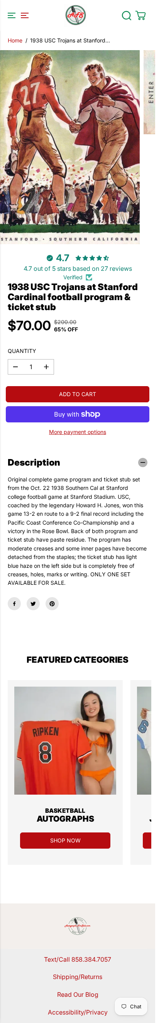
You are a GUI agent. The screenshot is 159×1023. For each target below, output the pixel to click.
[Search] (127, 15)
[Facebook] (14, 603)
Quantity (22, 351)
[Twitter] (33, 603)
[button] (17, 15)
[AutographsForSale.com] (75, 15)
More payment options (77, 432)
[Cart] (140, 15)
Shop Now (65, 840)
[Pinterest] (52, 603)
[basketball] (65, 741)
